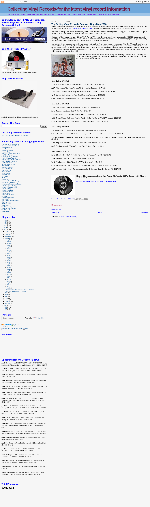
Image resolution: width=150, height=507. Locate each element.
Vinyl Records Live (7, 210)
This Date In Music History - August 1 (16, 291)
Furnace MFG (6, 165)
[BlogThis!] (80, 199)
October (7, 234)
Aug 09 (9, 274)
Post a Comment (56, 209)
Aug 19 (9, 258)
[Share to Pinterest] (87, 199)
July (6, 293)
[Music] (25, 328)
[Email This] (78, 199)
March (7, 300)
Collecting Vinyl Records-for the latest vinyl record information (69, 9)
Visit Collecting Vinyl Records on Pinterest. (15, 135)
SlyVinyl (4, 196)
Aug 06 (9, 279)
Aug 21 (9, 255)
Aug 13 (9, 267)
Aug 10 (9, 272)
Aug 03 (9, 284)
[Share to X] (82, 199)
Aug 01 (9, 288)
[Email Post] (75, 198)
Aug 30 (9, 241)
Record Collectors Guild (9, 187)
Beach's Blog (6, 152)
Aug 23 (9, 253)
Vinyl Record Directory (9, 208)
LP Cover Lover (6, 178)
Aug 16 (9, 264)
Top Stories (6, 327)
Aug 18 (9, 260)
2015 (5, 220)
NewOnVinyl (5, 179)
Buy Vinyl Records (7, 155)
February (8, 301)
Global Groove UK (7, 167)
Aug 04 (9, 283)
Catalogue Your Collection (10, 156)
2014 (5, 222)
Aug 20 (9, 257)
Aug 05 (9, 281)
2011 (5, 227)
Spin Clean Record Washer (10, 201)
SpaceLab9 (5, 199)
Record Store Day (7, 190)
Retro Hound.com (7, 191)
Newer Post (55, 212)
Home (100, 212)
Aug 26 (9, 248)
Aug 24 (9, 252)
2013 (5, 224)
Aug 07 (9, 277)
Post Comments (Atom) (69, 216)
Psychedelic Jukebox (8, 182)
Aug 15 (9, 265)
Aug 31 (9, 240)
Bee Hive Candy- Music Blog (11, 153)
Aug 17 (9, 262)
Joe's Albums (6, 175)
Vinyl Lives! (5, 205)
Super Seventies (7, 202)
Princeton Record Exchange (10, 181)
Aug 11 (9, 271)
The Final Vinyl (6, 204)
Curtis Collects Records (9, 158)
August (7, 238)
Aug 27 (9, 247)
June (6, 294)
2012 (5, 226)
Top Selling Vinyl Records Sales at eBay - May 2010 (20, 289)
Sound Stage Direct (8, 197)
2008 (5, 307)
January (7, 303)
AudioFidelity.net (7, 147)
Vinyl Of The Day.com (8, 207)
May (6, 296)
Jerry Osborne (6, 173)
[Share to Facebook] (85, 199)
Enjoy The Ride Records (9, 161)
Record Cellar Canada (9, 185)
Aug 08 (9, 276)
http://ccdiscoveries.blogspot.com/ (80, 28)
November (8, 233)
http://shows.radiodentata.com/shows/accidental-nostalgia (96, 181)
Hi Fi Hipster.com (7, 170)
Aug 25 (9, 250)
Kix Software (5, 176)
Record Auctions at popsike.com (12, 184)
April (6, 298)
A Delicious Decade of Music (11, 144)
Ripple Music (6, 193)
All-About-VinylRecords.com (10, 146)
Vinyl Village (5, 211)
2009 (5, 305)
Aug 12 (9, 269)
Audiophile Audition (8, 150)
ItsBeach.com (6, 172)
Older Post (144, 212)
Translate (41, 318)
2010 (5, 229)
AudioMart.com (6, 149)
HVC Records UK (7, 168)
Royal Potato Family (8, 194)
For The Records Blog (8, 164)
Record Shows (6, 188)
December (8, 231)
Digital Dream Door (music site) (11, 159)
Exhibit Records (7, 162)
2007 (5, 309)
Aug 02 (9, 286)
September (8, 236)
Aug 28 (9, 245)
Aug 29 (9, 243)
